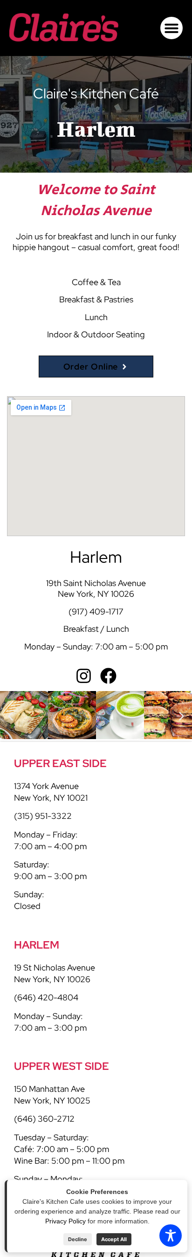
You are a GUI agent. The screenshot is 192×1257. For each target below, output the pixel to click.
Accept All (114, 1239)
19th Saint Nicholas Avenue (96, 583)
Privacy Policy (65, 1221)
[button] (171, 28)
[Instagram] (83, 676)
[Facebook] (108, 676)
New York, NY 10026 (96, 593)
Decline (77, 1239)
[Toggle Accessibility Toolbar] (170, 1235)
